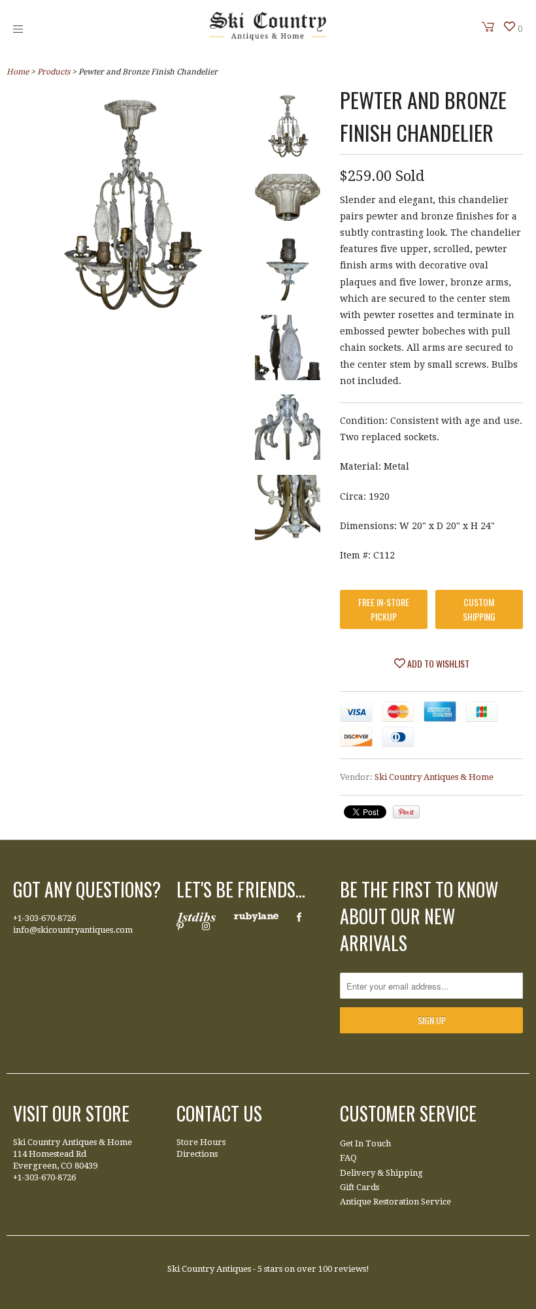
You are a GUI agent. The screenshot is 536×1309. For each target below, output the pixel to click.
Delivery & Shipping (381, 1173)
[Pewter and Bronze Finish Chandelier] (287, 128)
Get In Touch (365, 1143)
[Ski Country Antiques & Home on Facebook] (299, 917)
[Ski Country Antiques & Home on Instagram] (206, 926)
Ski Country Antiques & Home (434, 777)
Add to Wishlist (437, 663)
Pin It (406, 811)
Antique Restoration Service (395, 1201)
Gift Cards (359, 1187)
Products (53, 71)
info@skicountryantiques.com (73, 930)
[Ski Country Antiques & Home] (268, 37)
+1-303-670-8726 (44, 918)
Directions (197, 1154)
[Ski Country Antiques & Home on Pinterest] (180, 926)
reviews (350, 1269)
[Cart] (488, 27)
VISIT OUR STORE (71, 1113)
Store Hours (201, 1142)
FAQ (348, 1158)
